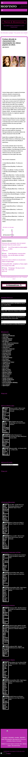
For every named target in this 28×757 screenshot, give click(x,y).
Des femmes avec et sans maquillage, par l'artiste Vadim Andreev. (17, 423)
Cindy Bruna (6, 347)
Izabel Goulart (6, 360)
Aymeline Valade (7, 340)
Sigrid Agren (5, 385)
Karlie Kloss (5, 366)
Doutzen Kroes (6, 353)
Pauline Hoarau (6, 381)
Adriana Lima (6, 334)
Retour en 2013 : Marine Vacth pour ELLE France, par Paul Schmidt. (17, 410)
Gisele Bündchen (7, 357)
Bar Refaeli (5, 341)
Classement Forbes (9, 234)
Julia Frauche (6, 363)
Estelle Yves (5, 356)
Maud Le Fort (6, 375)
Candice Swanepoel (8, 344)
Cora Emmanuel (6, 350)
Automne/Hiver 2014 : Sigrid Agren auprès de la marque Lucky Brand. (18, 589)
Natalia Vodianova (7, 378)
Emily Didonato (6, 354)
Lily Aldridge (5, 365)
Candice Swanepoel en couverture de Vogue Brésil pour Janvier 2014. (18, 436)
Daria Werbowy (6, 351)
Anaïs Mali (5, 337)
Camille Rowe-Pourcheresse (10, 343)
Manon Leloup (6, 369)
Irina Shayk (5, 359)
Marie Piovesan (6, 370)
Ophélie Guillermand (8, 379)
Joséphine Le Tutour (8, 362)
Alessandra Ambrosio (8, 335)
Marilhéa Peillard (7, 372)
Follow (9, 753)
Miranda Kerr (6, 376)
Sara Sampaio (6, 384)
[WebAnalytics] (4, 753)
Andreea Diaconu (7, 338)
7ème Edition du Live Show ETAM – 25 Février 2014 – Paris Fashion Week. (17, 664)
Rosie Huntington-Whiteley (10, 382)
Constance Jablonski (8, 349)
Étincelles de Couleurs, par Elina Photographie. (13, 324)
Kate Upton (5, 368)
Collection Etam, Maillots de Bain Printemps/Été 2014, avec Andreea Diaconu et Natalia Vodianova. (17, 627)
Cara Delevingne (7, 346)
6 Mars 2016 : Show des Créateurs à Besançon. (13, 310)
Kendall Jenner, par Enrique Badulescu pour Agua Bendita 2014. (16, 698)
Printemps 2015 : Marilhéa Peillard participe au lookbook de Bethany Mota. (17, 609)
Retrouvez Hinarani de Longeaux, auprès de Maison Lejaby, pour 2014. (17, 556)
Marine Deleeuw (6, 373)
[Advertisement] (10, 397)
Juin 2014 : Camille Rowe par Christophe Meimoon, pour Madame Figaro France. (16, 506)
